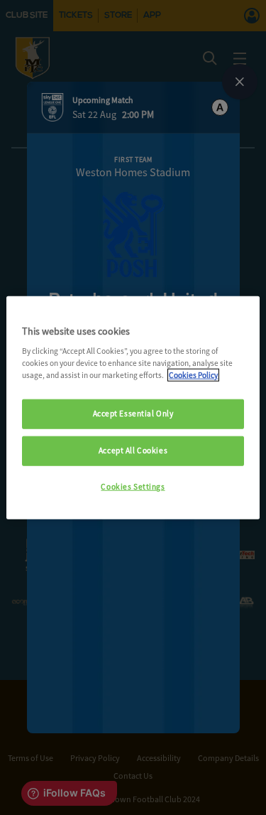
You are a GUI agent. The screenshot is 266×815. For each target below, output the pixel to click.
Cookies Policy (193, 375)
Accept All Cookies (133, 450)
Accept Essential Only (133, 414)
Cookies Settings (133, 487)
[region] (132, 407)
